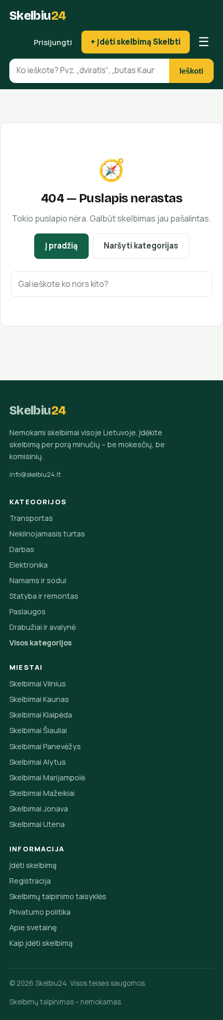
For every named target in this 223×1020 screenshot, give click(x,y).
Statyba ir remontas (43, 596)
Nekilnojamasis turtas (47, 534)
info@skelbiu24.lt (35, 474)
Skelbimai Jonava (38, 809)
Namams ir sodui (37, 580)
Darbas (21, 549)
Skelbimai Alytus (37, 762)
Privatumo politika (40, 912)
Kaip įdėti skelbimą (41, 943)
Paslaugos (27, 611)
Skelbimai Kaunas (39, 699)
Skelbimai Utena (37, 824)
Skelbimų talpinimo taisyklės (57, 896)
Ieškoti (191, 70)
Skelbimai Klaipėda (40, 715)
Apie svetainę (33, 927)
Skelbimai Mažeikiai (42, 793)
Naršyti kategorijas (141, 245)
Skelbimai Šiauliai (38, 730)
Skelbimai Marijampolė (47, 777)
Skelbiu (37, 15)
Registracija (30, 881)
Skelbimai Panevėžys (45, 746)
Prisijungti (53, 42)
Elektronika (28, 565)
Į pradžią (61, 245)
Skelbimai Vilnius (37, 683)
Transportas (31, 518)
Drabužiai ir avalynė (42, 627)
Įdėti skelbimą (33, 865)
